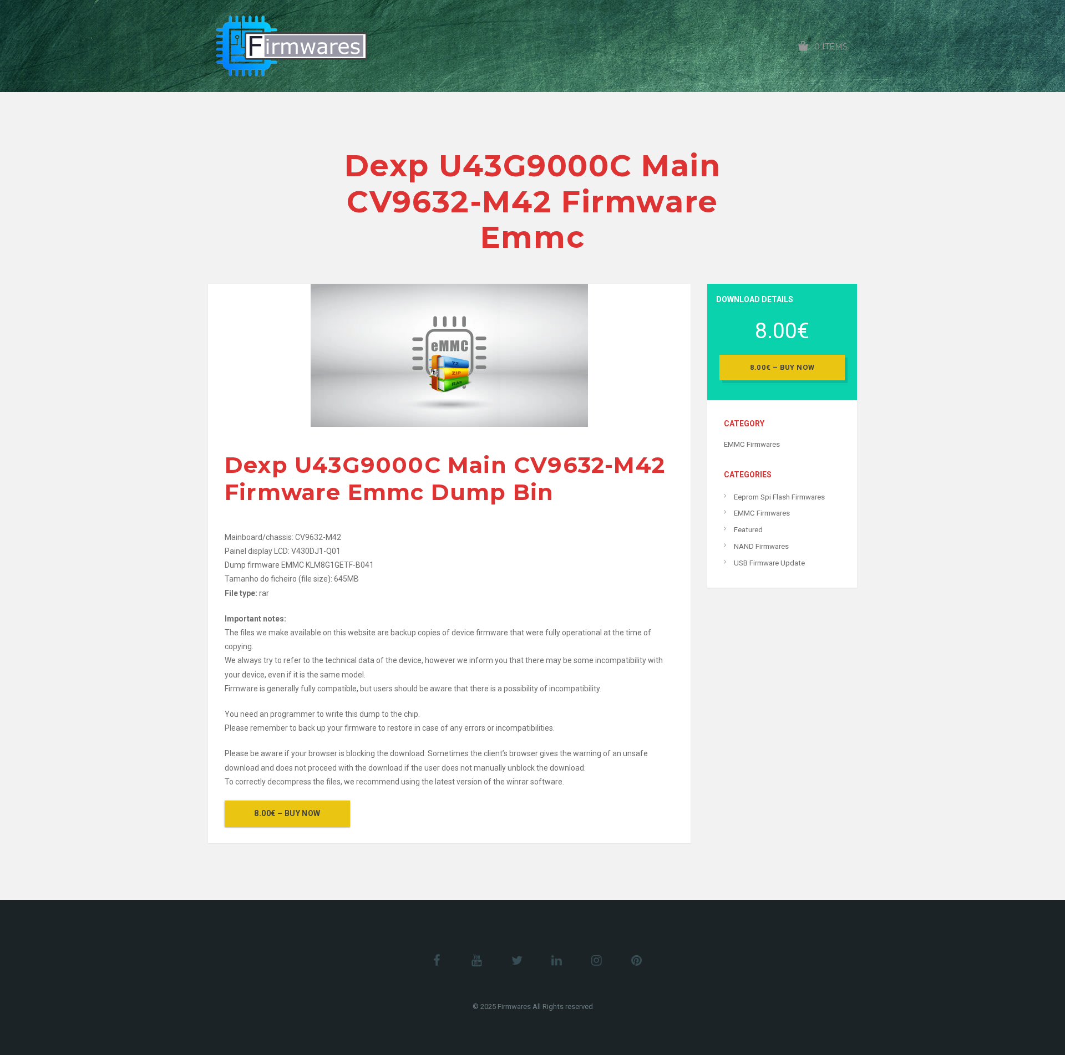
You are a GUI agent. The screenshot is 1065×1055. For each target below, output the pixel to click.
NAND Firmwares (761, 546)
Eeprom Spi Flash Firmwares (779, 497)
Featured (748, 530)
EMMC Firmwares (752, 444)
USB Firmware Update (769, 563)
